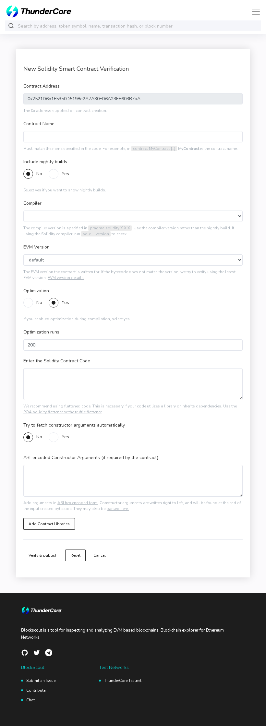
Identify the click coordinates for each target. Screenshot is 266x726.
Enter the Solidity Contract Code (56, 361)
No (39, 174)
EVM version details (66, 277)
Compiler (32, 203)
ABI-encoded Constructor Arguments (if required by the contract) (90, 457)
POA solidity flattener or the (49, 412)
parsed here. (117, 508)
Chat (30, 700)
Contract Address (41, 86)
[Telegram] (48, 652)
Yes (65, 174)
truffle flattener (88, 412)
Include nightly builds (45, 162)
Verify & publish (43, 555)
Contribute (35, 690)
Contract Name (38, 124)
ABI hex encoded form (77, 502)
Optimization (36, 291)
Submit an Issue (40, 680)
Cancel (99, 555)
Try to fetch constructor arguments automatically (74, 425)
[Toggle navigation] (254, 12)
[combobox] (138, 26)
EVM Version (36, 247)
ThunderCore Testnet (122, 680)
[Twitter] (36, 652)
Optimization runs (41, 332)
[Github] (24, 652)
